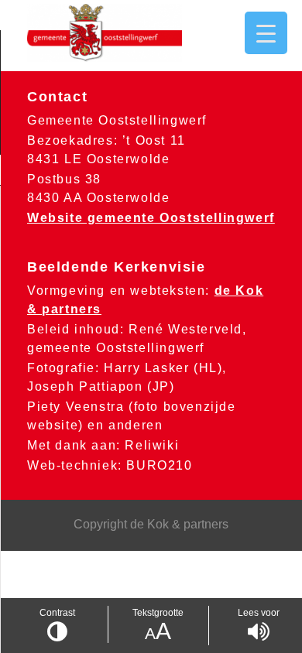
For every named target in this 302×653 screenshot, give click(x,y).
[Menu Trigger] (266, 33)
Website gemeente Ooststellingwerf (151, 217)
